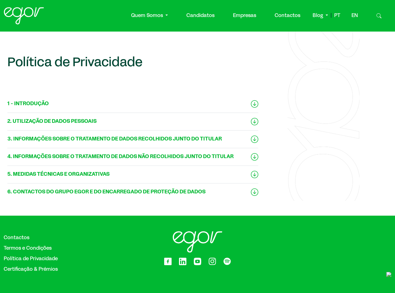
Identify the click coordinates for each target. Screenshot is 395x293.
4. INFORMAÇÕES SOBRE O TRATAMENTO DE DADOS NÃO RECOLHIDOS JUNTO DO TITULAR (120, 156)
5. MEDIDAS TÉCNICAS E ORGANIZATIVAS (58, 174)
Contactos (287, 16)
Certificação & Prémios (31, 269)
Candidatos (200, 16)
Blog (318, 16)
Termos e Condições (28, 248)
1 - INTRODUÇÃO (28, 103)
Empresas (244, 16)
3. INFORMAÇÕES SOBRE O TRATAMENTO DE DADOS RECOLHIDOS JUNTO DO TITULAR (114, 139)
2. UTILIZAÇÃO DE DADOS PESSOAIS (52, 121)
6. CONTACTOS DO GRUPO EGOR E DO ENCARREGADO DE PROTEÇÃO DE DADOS (106, 192)
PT (337, 16)
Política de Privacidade (31, 259)
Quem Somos (147, 16)
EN (354, 16)
